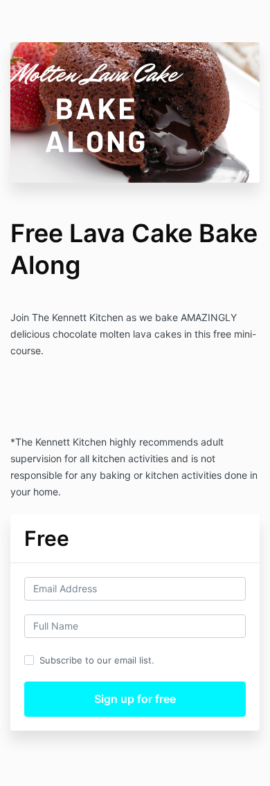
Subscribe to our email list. (96, 660)
